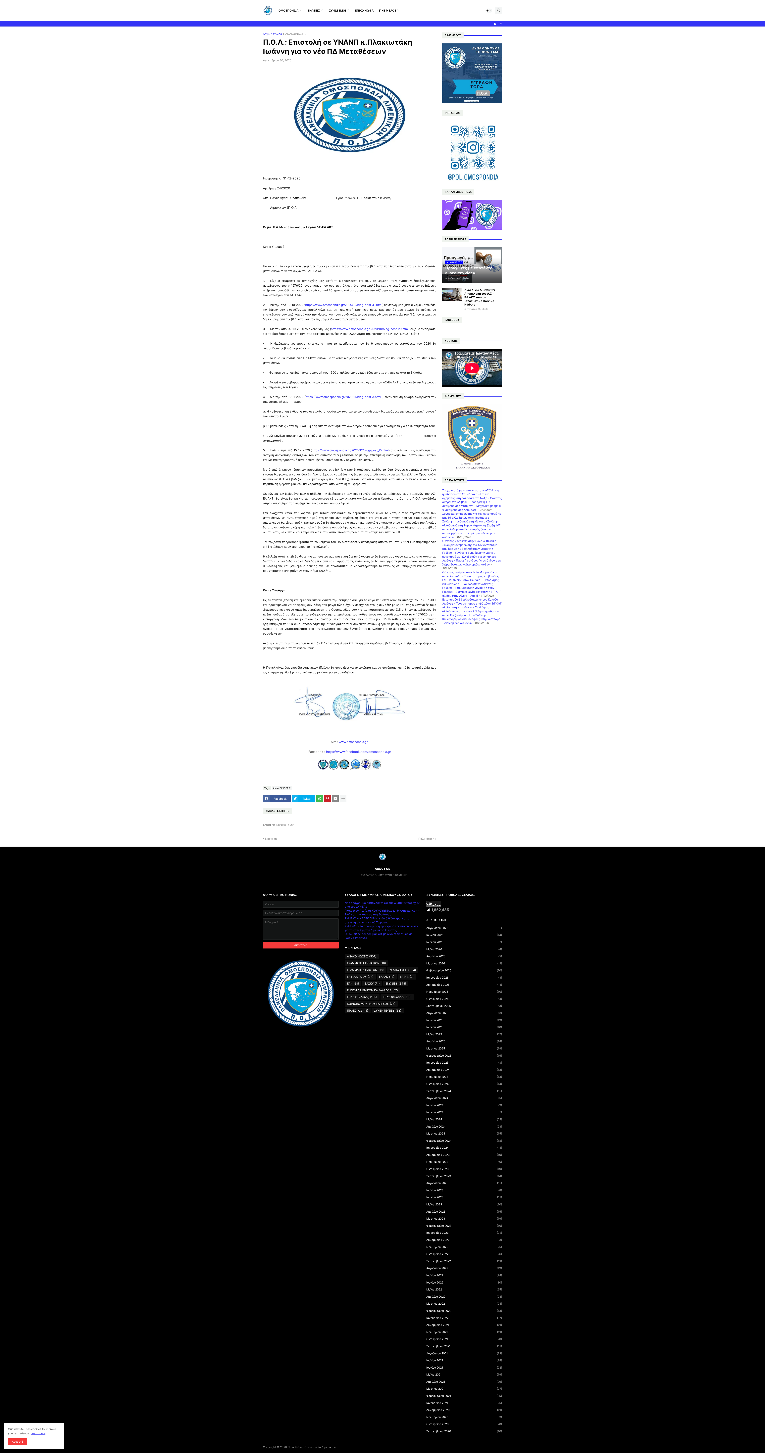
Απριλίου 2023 (464, 1211)
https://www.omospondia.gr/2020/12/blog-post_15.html (350, 450)
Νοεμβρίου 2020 (464, 1417)
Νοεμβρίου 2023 (464, 1161)
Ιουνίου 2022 (464, 1282)
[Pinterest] (327, 798)
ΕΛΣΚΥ (372, 983)
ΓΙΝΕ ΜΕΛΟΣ (387, 10)
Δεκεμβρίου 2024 (464, 1069)
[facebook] (495, 24)
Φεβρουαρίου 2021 (464, 1395)
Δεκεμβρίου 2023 (464, 1154)
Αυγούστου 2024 (464, 1098)
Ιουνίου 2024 (464, 1112)
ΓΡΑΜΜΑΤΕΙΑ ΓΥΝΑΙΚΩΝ (366, 963)
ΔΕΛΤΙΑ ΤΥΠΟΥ (402, 970)
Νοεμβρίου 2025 (464, 991)
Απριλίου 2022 (464, 1296)
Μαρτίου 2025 (464, 1048)
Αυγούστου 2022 (464, 1268)
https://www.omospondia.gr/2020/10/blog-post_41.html (343, 305)
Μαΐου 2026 (464, 949)
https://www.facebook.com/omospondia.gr (358, 752)
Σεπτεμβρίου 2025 (464, 1005)
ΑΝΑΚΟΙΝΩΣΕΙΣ (295, 33)
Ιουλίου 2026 (464, 935)
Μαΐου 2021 (464, 1374)
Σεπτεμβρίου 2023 (464, 1176)
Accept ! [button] (17, 1441)
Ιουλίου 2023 (464, 1190)
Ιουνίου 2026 (464, 942)
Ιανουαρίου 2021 (464, 1403)
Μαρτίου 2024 (464, 1133)
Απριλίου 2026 (464, 956)
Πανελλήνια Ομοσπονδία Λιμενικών (312, 1447)
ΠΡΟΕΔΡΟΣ (357, 1010)
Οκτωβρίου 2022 (464, 1254)
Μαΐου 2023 (464, 1204)
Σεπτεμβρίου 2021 (464, 1346)
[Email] (335, 798)
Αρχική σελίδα (272, 33)
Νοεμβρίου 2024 (464, 1076)
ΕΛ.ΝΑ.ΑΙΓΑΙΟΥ (360, 976)
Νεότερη (271, 838)
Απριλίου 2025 (464, 1041)
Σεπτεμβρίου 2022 (464, 1261)
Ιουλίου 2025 (464, 1020)
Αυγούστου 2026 (464, 928)
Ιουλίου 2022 (464, 1275)
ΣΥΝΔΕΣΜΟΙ (337, 10)
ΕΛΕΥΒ (407, 976)
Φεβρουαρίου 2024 (464, 1140)
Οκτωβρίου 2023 (464, 1169)
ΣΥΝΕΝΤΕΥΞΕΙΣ (387, 1010)
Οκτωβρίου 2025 (464, 998)
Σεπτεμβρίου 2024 (464, 1091)
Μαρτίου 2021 (464, 1388)
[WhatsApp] (319, 798)
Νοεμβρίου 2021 (464, 1332)
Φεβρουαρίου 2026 (464, 970)
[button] (488, 11)
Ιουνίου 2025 (464, 1027)
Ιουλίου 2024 (464, 1105)
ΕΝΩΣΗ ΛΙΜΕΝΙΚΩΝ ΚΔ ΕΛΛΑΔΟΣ (372, 990)
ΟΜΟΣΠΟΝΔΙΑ (288, 10)
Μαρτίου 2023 (464, 1218)
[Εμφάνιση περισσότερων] (343, 798)
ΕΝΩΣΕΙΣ (314, 10)
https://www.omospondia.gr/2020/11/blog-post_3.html (343, 397)
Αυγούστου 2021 (464, 1353)
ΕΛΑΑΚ (386, 976)
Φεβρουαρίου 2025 (464, 1055)
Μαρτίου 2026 (464, 963)
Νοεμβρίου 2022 (464, 1247)
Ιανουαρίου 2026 (464, 977)
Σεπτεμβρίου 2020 (464, 1431)
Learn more (38, 1433)
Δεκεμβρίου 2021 (464, 1325)
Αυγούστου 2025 (464, 1013)
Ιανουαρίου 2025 (464, 1062)
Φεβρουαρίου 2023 (464, 1225)
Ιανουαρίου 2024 (464, 1147)
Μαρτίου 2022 (464, 1303)
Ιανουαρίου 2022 (464, 1318)
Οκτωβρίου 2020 (464, 1424)
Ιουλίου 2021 (464, 1360)
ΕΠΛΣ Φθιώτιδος (397, 997)
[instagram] (501, 24)
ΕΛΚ (353, 983)
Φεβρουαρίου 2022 (464, 1310)
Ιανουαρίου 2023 (464, 1232)
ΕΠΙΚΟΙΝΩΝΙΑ (364, 10)
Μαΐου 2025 (464, 1034)
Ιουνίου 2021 (464, 1367)
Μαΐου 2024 (464, 1119)
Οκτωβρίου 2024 (464, 1084)
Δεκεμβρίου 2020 (464, 1410)
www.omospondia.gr (354, 742)
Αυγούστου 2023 (464, 1183)
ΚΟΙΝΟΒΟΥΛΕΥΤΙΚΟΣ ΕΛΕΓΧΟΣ (371, 1003)
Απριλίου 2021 (464, 1381)
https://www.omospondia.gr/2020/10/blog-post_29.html (370, 329)
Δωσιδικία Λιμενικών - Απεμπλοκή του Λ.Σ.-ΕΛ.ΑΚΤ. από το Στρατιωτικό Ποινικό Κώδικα (480, 297)
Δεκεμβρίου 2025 (464, 984)
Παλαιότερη (426, 838)
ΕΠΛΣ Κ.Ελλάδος (362, 997)
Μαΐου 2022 (464, 1289)
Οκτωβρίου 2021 (464, 1339)
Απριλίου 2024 (464, 1126)
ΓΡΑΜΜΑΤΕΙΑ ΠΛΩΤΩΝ (365, 970)
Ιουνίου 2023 (464, 1197)
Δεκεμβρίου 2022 (464, 1239)
